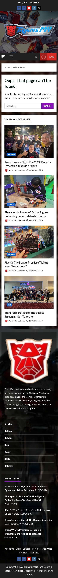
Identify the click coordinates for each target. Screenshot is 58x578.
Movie (7, 452)
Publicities (23, 552)
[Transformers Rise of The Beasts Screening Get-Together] (29, 292)
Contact (34, 552)
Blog (18, 548)
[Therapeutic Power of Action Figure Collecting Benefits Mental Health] (29, 191)
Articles (11, 204)
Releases (8, 466)
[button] (3, 56)
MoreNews (42, 570)
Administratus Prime (17, 170)
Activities (47, 548)
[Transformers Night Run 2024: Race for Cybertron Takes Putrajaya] (29, 141)
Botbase (8, 431)
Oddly (7, 459)
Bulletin (11, 154)
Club (9, 305)
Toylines (36, 548)
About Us (9, 548)
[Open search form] (36, 57)
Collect (26, 548)
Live (51, 56)
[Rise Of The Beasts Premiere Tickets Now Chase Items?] (29, 242)
